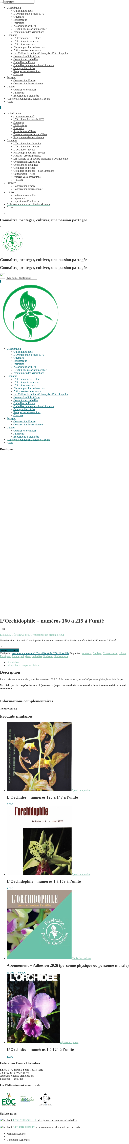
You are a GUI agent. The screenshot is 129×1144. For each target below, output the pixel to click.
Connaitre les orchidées (25, 59)
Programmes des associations (28, 31)
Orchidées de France (24, 62)
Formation (18, 22)
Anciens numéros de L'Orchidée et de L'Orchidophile (40, 653)
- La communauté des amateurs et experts (46, 1127)
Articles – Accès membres (27, 50)
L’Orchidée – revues (24, 44)
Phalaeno (48, 656)
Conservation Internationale (28, 83)
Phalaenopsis (61, 656)
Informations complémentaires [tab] (23, 665)
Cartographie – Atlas (24, 68)
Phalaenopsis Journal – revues (29, 47)
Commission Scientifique (26, 56)
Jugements (19, 92)
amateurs (86, 653)
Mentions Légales (16, 1133)
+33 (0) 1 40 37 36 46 (17, 1072)
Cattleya (97, 653)
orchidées (37, 656)
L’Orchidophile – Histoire (27, 38)
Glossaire (18, 74)
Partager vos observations (26, 71)
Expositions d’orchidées (26, 95)
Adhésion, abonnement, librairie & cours (28, 98)
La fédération (14, 7)
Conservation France (24, 80)
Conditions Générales (18, 1139)
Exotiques (5, 656)
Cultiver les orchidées (24, 89)
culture (122, 653)
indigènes (25, 656)
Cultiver (11, 86)
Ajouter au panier (9, 650)
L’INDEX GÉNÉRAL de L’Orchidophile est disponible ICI (32, 634)
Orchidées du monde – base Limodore (33, 65)
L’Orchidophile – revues (26, 41)
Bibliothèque (20, 19)
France (15, 656)
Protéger (11, 77)
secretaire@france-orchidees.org (17, 1075)
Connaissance (110, 653)
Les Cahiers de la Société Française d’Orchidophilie (40, 53)
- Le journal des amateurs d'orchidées (44, 1120)
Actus (10, 101)
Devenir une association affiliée (30, 28)
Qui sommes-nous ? (23, 10)
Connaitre (12, 35)
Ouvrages (18, 16)
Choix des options (81, 958)
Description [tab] (13, 662)
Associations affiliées (24, 25)
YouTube (18, 1078)
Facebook (5, 1078)
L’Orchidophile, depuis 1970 (28, 13)
